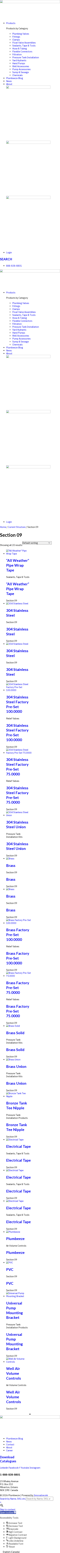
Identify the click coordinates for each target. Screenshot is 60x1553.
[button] (8, 1512)
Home (3, 527)
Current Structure (17, 527)
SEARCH (6, 259)
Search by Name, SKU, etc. (13, 1498)
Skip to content (7, 1509)
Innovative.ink (41, 1495)
